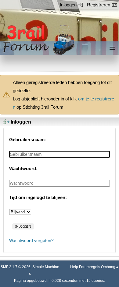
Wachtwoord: (23, 168)
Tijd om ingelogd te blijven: (38, 197)
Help (74, 267)
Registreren (98, 4)
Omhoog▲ (110, 267)
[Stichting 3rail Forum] (38, 40)
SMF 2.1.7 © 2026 (16, 267)
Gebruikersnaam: (27, 139)
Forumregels (89, 267)
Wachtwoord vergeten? (31, 240)
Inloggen (68, 4)
